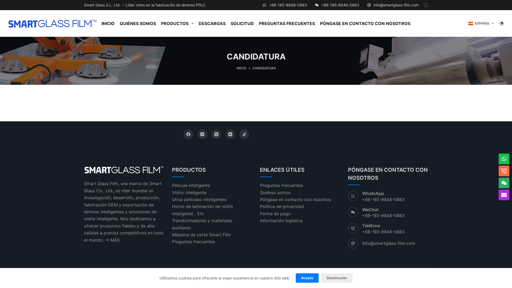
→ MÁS (112, 240)
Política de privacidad (282, 206)
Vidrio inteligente (189, 192)
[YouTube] (230, 134)
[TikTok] (244, 134)
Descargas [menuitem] (212, 23)
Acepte (307, 278)
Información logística (281, 220)
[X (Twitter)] (216, 134)
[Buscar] (426, 5)
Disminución (337, 278)
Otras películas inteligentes (199, 199)
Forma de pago (275, 213)
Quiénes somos (275, 192)
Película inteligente (191, 185)
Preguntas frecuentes (193, 241)
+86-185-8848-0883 (288, 5)
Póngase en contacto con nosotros (295, 199)
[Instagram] (202, 134)
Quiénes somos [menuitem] (138, 23)
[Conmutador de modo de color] (501, 23)
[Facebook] (188, 134)
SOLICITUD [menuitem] (242, 23)
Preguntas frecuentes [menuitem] (287, 23)
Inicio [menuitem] (108, 23)
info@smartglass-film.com (396, 5)
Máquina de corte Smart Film (201, 234)
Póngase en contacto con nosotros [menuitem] (365, 23)
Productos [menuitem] (175, 23)
